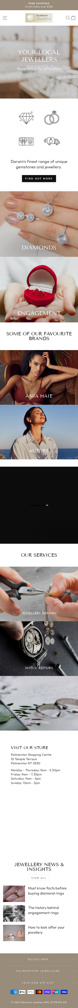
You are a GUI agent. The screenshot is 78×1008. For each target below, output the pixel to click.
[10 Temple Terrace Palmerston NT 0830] (39, 794)
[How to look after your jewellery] (14, 933)
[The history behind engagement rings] (14, 913)
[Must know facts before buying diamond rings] (14, 894)
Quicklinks (38, 959)
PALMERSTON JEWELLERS (38, 970)
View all (39, 877)
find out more (39, 178)
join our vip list (38, 982)
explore (63, 539)
